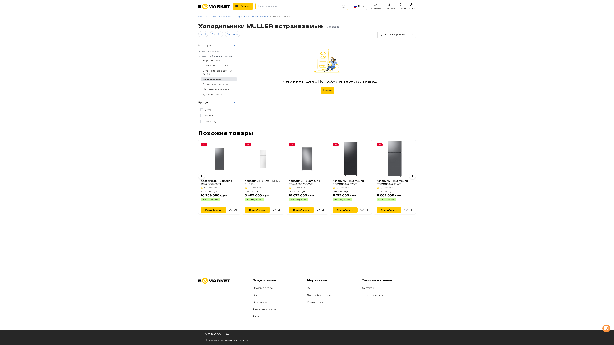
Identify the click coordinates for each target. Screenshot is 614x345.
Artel (203, 34)
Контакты (367, 288)
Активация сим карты (267, 309)
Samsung (232, 34)
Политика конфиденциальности (226, 340)
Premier (216, 34)
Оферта (258, 295)
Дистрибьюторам (319, 295)
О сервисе (260, 302)
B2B (309, 288)
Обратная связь (372, 295)
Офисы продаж (263, 288)
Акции (257, 316)
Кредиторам (315, 302)
